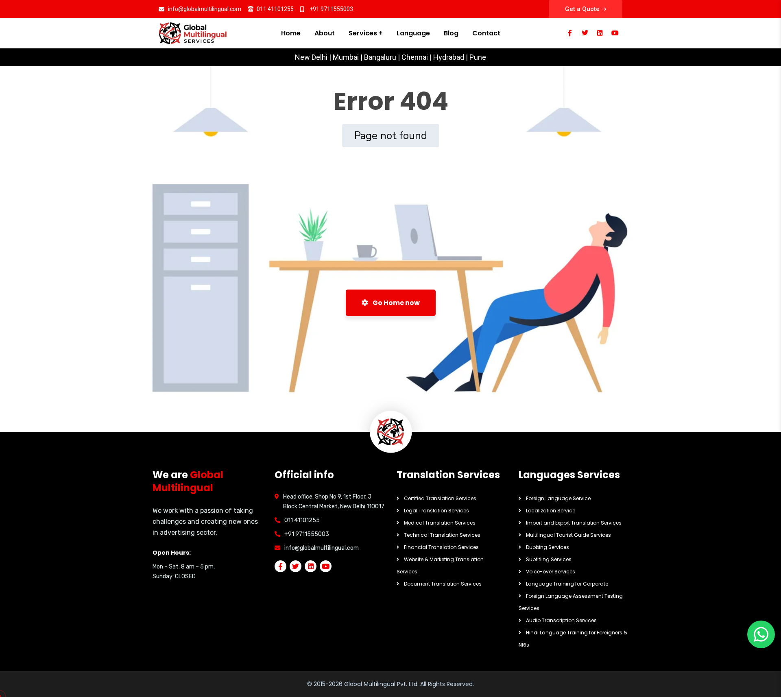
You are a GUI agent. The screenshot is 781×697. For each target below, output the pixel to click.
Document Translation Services (443, 583)
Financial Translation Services (441, 547)
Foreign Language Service (558, 498)
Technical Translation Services (442, 534)
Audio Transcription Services (561, 620)
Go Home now (395, 302)
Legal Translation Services (436, 510)
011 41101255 (302, 520)
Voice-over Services (550, 571)
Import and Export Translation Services (574, 522)
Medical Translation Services (440, 522)
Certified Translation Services (440, 498)
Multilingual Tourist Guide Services (568, 534)
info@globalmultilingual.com (321, 548)
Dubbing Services (547, 547)
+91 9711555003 (306, 534)
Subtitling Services (549, 559)
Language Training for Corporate (567, 583)
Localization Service (550, 510)
